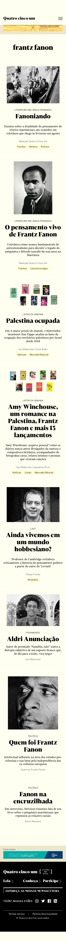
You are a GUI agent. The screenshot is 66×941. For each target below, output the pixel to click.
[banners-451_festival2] (33, 28)
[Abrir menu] (60, 18)
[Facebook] (49, 901)
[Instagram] (37, 901)
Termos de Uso (17, 914)
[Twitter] (43, 901)
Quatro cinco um (19, 18)
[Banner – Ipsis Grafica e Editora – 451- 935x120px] (33, 855)
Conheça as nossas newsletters (32, 891)
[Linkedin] (55, 901)
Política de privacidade (45, 914)
